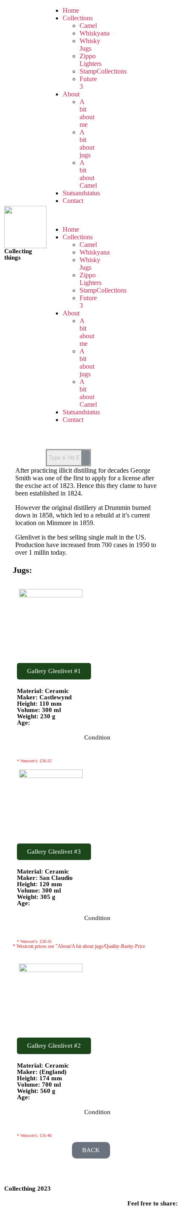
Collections (78, 18)
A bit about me (87, 113)
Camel (88, 25)
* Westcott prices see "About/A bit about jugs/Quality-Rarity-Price (79, 946)
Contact (73, 200)
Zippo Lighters (91, 59)
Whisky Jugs (90, 44)
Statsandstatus (81, 193)
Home (71, 10)
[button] (68, 215)
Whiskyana (95, 33)
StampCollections (103, 71)
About (71, 94)
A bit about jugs (87, 144)
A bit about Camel (88, 174)
